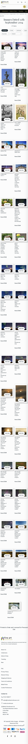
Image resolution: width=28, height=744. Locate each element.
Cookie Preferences (6, 687)
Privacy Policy (5, 671)
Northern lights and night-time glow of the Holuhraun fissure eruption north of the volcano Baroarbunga (18, 215)
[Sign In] (25, 2)
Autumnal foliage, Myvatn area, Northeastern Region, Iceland (18, 534)
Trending (21, 11)
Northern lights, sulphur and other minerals (17, 303)
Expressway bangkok (3, 589)
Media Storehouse (18, 725)
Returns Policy (5, 675)
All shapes (5, 30)
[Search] (24, 6)
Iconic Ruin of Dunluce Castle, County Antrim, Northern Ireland (3, 56)
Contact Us (4, 693)
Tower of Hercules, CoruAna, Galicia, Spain (17, 54)
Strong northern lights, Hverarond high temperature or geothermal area (17, 338)
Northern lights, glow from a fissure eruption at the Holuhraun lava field (3, 305)
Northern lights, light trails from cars (17, 368)
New (26, 11)
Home (7, 14)
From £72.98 (4, 64)
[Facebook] (7, 737)
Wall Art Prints (3, 14)
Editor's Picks (13, 11)
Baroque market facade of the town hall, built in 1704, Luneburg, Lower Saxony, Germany (17, 181)
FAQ (2, 668)
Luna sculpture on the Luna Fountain (3, 90)
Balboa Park (3, 151)
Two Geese (17, 588)
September (22, 14)
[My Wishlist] (18, 2)
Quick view (7, 47)
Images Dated (13, 14)
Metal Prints (4, 684)
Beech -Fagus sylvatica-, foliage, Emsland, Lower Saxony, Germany (17, 248)
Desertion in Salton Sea (17, 151)
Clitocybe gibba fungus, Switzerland (3, 211)
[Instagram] (15, 737)
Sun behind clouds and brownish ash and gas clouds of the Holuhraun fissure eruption (3, 404)
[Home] (6, 2)
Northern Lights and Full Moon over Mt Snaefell (3, 533)
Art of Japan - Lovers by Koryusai (18, 124)
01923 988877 (7, 697)
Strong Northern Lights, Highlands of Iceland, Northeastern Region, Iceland (4, 504)
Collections (5, 11)
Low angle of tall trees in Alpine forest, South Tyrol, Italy (17, 93)
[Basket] (21, 2)
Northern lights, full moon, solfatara (3, 277)
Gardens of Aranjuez (10, 612)
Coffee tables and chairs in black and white (3, 126)
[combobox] (12, 6)
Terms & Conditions (6, 681)
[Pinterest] (11, 737)
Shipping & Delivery (6, 678)
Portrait (11, 30)
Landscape (19, 30)
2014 (18, 14)
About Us (3, 649)
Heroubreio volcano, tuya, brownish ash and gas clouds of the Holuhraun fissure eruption (17, 444)
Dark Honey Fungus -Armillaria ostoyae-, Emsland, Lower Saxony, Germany (3, 248)
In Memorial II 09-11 (3, 175)
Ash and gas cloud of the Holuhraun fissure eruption (3, 474)
